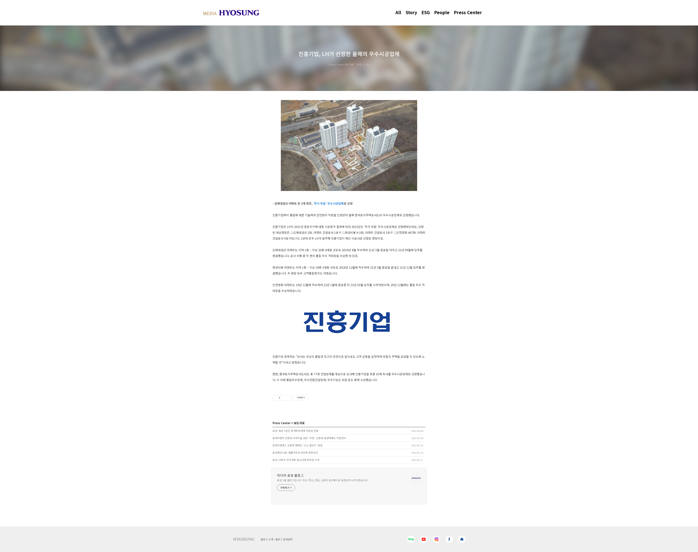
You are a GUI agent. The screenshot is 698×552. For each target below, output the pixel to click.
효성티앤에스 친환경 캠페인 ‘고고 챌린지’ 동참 (297, 445)
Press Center (468, 12)
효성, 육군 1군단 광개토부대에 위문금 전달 (295, 431)
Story (411, 12)
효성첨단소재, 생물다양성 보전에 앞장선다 (295, 452)
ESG (426, 12)
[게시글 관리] (288, 397)
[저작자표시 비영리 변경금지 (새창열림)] (313, 397)
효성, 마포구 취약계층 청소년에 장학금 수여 (295, 460)
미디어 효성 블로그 (290, 475)
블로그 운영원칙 (284, 539)
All (398, 12)
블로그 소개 (267, 539)
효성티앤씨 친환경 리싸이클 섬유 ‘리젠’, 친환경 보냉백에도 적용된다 (309, 438)
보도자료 (299, 423)
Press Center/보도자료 (342, 64)
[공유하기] (283, 397)
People (442, 12)
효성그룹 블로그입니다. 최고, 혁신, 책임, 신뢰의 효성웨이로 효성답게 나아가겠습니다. (322, 480)
